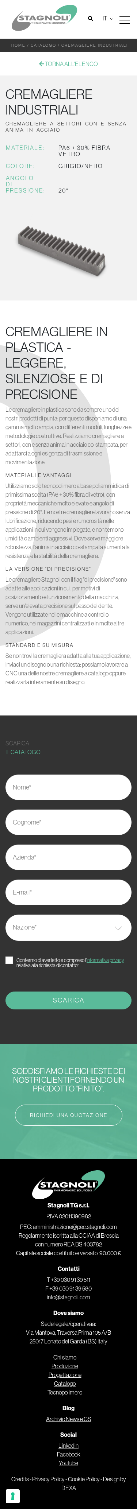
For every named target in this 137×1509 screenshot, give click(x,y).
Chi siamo (64, 1357)
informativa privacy (105, 960)
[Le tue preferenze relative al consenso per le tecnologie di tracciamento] (13, 1496)
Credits (20, 1479)
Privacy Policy (48, 1479)
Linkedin (68, 1445)
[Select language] (107, 18)
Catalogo (43, 45)
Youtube (68, 1463)
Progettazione (65, 1375)
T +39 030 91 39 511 (68, 1279)
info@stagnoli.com (68, 1297)
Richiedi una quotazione (68, 1115)
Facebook (68, 1454)
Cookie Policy (84, 1479)
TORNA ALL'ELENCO (71, 64)
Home (18, 45)
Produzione (65, 1366)
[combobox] (68, 927)
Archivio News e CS (68, 1419)
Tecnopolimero (64, 1392)
